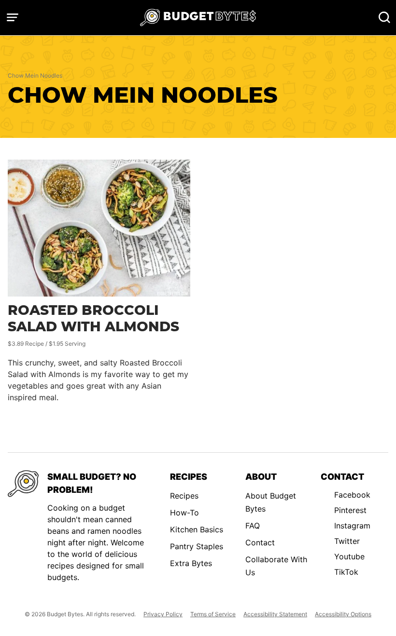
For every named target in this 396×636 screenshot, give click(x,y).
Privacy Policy (163, 614)
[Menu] (12, 17)
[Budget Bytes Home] (198, 17)
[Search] (384, 17)
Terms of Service (213, 614)
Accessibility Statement (275, 614)
